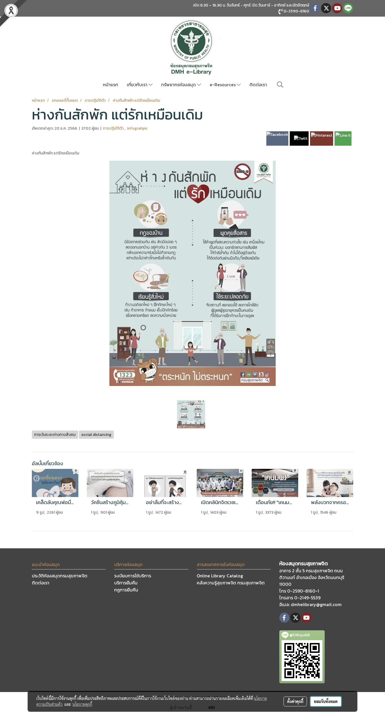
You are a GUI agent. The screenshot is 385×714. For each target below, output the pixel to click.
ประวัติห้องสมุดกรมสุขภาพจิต (59, 575)
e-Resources (223, 84)
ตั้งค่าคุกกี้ (295, 701)
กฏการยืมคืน (126, 589)
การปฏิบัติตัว (114, 128)
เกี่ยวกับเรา (138, 84)
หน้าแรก (110, 84)
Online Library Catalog (220, 575)
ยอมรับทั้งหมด (326, 701)
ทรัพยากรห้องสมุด (179, 84)
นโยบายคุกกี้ (82, 704)
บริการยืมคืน (126, 582)
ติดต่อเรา (258, 84)
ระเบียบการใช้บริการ (132, 575)
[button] (280, 84)
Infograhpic (137, 128)
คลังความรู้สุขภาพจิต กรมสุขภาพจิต (231, 582)
